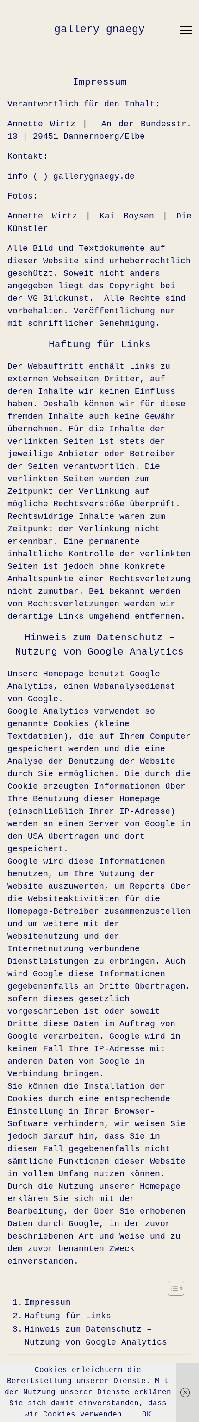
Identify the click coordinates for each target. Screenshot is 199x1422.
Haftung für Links (68, 1316)
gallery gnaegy (99, 30)
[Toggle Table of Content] (171, 1288)
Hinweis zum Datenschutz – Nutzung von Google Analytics (96, 1336)
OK (146, 1414)
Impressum (47, 1302)
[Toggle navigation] (186, 30)
